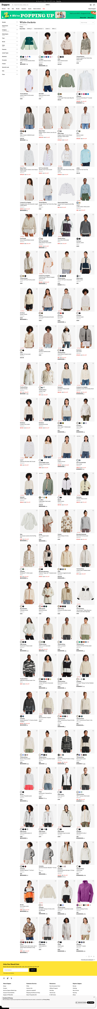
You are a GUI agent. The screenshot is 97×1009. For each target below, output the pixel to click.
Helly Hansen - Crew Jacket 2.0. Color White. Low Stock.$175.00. (48, 821)
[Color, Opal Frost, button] (82, 792)
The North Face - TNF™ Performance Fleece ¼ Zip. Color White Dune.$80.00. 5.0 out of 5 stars (85, 709)
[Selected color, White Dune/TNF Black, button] (59, 679)
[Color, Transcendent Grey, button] (61, 350)
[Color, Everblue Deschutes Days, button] (63, 755)
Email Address (7, 970)
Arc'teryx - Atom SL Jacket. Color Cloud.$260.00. (85, 230)
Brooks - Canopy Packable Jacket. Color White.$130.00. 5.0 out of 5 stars (29, 784)
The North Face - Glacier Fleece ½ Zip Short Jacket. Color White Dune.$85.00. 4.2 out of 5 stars (48, 747)
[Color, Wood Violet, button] (46, 57)
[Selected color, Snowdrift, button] (77, 905)
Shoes (74, 994)
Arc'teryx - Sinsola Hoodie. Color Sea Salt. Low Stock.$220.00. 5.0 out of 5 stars (29, 305)
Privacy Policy (46, 999)
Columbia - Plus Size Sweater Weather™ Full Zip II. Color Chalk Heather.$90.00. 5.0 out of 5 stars (48, 859)
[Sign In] (90, 5)
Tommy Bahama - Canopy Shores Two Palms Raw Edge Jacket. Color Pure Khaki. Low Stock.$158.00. (48, 194)
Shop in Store (91, 17)
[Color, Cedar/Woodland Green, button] (23, 276)
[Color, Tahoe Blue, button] (63, 569)
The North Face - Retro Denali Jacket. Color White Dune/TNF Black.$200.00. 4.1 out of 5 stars (85, 747)
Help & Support (92, 8)
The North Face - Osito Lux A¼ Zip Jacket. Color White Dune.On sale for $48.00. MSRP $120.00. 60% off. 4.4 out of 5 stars (48, 634)
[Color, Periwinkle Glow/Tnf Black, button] (42, 755)
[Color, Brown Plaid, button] (32, 942)
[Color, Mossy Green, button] (63, 423)
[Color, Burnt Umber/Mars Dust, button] (84, 642)
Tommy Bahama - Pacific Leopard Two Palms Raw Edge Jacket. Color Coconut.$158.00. (85, 49)
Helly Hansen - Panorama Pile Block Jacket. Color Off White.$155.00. (67, 597)
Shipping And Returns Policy (33, 992)
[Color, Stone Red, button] (61, 313)
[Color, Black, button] (61, 57)
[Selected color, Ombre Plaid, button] (21, 942)
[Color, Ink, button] (23, 350)
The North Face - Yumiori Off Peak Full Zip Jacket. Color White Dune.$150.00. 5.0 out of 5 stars (85, 634)
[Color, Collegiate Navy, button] (86, 94)
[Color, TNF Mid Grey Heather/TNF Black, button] (46, 755)
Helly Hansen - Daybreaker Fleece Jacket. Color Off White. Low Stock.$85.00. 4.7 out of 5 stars (29, 634)
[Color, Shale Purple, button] (82, 94)
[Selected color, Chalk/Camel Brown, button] (59, 866)
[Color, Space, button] (82, 716)
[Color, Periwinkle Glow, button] (23, 755)
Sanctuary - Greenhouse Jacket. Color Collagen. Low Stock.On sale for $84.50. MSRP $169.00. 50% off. (48, 415)
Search (48, 4)
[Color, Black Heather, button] (23, 866)
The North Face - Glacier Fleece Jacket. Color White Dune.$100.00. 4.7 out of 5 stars (29, 747)
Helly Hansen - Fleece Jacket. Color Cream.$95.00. (85, 268)
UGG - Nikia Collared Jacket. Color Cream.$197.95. (67, 49)
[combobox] (28, 5)
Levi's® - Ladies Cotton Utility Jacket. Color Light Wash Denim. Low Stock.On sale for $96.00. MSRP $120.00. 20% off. (85, 194)
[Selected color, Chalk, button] (59, 131)
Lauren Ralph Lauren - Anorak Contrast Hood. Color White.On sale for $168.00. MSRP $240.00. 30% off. (48, 452)
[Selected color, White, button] (77, 94)
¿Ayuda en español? (31, 990)
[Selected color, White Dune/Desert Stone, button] (21, 276)
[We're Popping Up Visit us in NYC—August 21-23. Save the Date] (48, 15)
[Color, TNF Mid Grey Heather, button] (25, 755)
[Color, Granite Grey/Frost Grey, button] (86, 642)
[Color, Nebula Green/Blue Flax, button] (80, 642)
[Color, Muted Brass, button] (65, 569)
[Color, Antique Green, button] (42, 57)
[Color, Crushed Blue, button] (82, 679)
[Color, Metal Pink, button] (67, 716)
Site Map (52, 990)
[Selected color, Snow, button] (59, 829)
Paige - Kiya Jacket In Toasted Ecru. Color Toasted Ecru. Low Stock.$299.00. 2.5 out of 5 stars (48, 784)
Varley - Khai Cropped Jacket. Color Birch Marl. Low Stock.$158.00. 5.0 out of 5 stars (48, 525)
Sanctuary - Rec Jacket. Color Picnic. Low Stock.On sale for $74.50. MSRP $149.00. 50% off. (85, 342)
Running (75, 992)
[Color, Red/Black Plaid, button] (23, 942)
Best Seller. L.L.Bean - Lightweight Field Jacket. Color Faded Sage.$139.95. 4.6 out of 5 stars (48, 489)
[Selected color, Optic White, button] (77, 460)
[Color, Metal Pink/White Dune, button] (88, 642)
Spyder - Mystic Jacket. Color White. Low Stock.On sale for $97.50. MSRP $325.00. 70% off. (67, 489)
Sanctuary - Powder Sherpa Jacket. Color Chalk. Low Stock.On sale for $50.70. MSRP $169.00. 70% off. (85, 489)
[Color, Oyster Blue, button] (44, 497)
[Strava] (11, 978)
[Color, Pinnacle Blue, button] (80, 276)
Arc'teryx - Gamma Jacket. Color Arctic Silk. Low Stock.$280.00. (85, 305)
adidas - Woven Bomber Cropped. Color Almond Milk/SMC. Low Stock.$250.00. (48, 709)
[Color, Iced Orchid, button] (50, 57)
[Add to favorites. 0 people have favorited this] (37, 33)
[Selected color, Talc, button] (40, 569)
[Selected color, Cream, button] (59, 57)
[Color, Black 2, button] (23, 642)
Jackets (47, 28)
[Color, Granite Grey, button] (61, 642)
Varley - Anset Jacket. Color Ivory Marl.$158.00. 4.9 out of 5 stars (67, 935)
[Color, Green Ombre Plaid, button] (30, 942)
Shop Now (58, 1)
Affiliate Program (54, 988)
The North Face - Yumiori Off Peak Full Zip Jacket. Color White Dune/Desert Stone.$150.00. (29, 268)
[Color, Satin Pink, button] (80, 679)
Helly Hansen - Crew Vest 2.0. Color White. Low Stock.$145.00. (67, 784)
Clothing (29, 28)
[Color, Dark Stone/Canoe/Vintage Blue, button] (63, 866)
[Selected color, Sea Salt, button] (77, 942)
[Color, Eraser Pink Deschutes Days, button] (61, 755)
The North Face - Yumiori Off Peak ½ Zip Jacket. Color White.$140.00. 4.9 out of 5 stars (48, 671)
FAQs (27, 986)
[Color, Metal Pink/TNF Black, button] (82, 755)
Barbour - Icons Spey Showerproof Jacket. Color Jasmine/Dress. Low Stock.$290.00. (48, 305)
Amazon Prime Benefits (8, 992)
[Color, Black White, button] (61, 131)
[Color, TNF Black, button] (23, 57)
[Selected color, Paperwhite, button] (40, 57)
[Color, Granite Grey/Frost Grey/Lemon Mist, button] (42, 387)
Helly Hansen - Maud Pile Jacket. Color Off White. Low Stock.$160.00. (48, 597)
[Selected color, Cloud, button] (77, 239)
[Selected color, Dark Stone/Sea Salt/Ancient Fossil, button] (59, 423)
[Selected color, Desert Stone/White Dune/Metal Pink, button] (40, 387)
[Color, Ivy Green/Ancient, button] (42, 313)
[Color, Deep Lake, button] (44, 57)
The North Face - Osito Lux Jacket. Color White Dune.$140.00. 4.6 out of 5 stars (67, 634)
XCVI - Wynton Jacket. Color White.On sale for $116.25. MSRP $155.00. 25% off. (85, 123)
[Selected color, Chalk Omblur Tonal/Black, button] (21, 716)
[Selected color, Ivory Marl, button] (59, 942)
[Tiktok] (7, 978)
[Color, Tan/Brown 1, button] (42, 239)
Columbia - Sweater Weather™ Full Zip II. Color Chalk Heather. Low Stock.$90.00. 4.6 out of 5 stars (29, 859)
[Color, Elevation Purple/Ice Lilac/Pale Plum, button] (25, 57)
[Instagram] (4, 978)
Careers (5, 988)
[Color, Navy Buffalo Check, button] (25, 942)
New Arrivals (76, 990)
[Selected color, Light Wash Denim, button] (77, 203)
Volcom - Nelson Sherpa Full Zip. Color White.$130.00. (67, 525)
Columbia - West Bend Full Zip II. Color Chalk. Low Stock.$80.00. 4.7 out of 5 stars (85, 821)
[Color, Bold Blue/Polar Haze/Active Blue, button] (30, 57)
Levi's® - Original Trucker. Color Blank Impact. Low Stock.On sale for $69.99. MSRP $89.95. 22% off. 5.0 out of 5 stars (67, 452)
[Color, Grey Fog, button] (27, 829)
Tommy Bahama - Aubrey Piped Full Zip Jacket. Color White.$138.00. (29, 86)
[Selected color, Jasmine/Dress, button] (40, 313)
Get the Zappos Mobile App (9, 990)
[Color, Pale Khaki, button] (42, 497)
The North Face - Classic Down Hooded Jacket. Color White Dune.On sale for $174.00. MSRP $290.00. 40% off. (85, 561)
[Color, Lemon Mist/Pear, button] (50, 679)
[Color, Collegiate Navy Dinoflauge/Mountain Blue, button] (23, 716)
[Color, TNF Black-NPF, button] (80, 866)
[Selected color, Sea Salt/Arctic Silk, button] (59, 313)
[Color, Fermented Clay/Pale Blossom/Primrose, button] (27, 57)
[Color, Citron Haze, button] (80, 905)
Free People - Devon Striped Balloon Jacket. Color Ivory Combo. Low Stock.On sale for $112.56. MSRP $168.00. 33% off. (29, 230)
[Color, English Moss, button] (80, 131)
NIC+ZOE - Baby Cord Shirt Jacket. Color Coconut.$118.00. (48, 86)
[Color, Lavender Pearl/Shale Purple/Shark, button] (65, 866)
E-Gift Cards (53, 994)
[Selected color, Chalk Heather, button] (21, 866)
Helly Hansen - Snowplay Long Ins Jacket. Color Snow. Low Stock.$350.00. (67, 821)
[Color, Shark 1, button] (84, 679)
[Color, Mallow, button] (86, 423)
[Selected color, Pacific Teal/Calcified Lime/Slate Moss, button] (21, 57)
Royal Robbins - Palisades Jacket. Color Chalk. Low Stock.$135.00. (29, 597)
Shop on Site (83, 17)
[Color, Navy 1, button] (25, 642)
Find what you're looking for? (87, 959)
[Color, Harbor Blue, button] (88, 94)
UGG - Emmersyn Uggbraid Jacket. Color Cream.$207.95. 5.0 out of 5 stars (67, 561)
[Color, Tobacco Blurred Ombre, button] (25, 569)
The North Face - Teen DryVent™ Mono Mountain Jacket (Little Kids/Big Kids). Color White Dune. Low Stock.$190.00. (85, 597)
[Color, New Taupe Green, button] (48, 679)
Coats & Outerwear (38, 28)
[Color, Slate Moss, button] (42, 642)
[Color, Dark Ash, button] (61, 569)
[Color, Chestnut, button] (23, 131)
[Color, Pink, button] (42, 606)
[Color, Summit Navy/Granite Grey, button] (61, 276)
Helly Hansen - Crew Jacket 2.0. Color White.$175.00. (48, 935)
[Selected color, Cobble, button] (21, 131)
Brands (74, 986)
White (53, 28)
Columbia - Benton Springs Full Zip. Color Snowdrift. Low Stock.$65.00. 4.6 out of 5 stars (85, 897)
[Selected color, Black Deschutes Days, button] (59, 755)
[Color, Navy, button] (61, 792)
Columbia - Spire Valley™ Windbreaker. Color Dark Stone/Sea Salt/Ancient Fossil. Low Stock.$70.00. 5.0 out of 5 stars (67, 415)
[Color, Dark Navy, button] (42, 460)
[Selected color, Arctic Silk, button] (77, 313)
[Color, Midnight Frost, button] (84, 423)
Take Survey (52, 992)
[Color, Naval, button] (23, 606)
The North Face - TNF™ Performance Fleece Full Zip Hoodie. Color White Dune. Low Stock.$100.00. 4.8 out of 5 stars (67, 709)
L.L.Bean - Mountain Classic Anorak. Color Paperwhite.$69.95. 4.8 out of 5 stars (48, 49)
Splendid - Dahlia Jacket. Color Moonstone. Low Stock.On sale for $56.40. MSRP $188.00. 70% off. (29, 489)
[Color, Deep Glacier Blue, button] (48, 57)
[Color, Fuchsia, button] (84, 94)
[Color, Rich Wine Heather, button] (25, 866)
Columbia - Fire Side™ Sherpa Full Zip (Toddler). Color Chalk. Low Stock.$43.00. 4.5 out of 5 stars (85, 671)
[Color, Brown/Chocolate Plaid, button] (27, 942)
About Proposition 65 (31, 994)
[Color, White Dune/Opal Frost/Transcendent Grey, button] (44, 387)
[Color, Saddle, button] (61, 94)
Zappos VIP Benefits (8, 994)
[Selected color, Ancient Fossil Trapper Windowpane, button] (21, 569)
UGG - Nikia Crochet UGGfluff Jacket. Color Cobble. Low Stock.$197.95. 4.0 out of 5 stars (29, 123)
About (4, 986)
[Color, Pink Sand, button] (82, 905)
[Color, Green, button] (46, 606)
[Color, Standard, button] (80, 460)
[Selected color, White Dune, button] (59, 350)
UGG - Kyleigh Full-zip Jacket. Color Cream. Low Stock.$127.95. (29, 342)
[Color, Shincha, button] (82, 423)
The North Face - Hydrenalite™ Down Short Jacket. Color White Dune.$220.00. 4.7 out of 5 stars (67, 897)
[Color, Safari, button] (86, 905)
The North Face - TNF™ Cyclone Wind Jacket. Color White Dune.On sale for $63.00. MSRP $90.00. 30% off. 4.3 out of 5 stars (85, 784)
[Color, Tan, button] (80, 203)
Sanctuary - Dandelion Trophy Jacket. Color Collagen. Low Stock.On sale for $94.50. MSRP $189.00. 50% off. (67, 379)
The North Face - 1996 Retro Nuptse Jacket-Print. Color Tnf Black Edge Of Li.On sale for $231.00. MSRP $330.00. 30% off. (29, 671)
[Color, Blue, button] (44, 606)
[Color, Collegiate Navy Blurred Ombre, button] (27, 569)
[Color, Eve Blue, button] (63, 57)
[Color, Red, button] (61, 606)
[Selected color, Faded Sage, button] (59, 94)
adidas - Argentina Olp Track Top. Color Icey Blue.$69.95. (85, 159)
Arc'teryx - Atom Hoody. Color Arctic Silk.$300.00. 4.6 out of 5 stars (85, 415)
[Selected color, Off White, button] (40, 606)
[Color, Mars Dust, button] (46, 679)
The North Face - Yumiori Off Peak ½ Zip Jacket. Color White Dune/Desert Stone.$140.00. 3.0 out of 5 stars (67, 268)
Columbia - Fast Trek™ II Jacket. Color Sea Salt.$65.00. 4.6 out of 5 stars (85, 935)
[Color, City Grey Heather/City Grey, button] (84, 942)
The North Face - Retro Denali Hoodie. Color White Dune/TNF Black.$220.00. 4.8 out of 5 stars (67, 671)
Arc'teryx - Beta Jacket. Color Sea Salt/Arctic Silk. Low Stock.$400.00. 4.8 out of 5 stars (67, 305)
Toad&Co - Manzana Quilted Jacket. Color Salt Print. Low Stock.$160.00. (48, 342)
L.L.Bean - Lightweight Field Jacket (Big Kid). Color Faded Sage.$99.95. (67, 86)
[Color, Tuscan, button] (88, 905)
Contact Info (29, 988)
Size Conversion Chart (55, 986)
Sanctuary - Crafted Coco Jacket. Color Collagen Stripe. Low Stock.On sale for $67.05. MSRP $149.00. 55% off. (29, 415)
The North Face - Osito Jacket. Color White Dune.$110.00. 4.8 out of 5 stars (85, 859)
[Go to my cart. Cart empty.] (94, 5)
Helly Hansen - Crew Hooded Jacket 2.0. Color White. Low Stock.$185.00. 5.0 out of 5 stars (29, 821)
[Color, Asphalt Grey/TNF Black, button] (65, 276)
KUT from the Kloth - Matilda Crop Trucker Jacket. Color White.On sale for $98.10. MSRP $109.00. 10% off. (48, 159)
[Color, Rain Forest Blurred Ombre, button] (23, 569)
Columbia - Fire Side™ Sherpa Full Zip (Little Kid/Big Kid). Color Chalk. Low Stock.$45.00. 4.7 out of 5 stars (48, 897)
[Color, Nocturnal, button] (82, 942)
